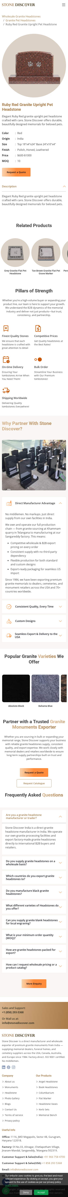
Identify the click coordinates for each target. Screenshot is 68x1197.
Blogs (8, 1104)
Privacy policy (12, 1121)
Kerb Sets (44, 1109)
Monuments (11, 1087)
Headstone (11, 1093)
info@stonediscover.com (24, 1169)
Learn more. (11, 1185)
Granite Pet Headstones (20, 20)
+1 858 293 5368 (52, 1163)
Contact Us (11, 1109)
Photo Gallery (12, 1098)
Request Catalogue (34, 783)
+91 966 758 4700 (54, 1156)
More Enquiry (34, 983)
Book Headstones (48, 1087)
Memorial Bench (48, 1115)
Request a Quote (16, 172)
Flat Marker (45, 1098)
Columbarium (46, 1093)
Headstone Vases (48, 1104)
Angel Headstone (48, 1082)
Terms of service (14, 1115)
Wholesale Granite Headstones (21, 16)
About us (10, 1082)
